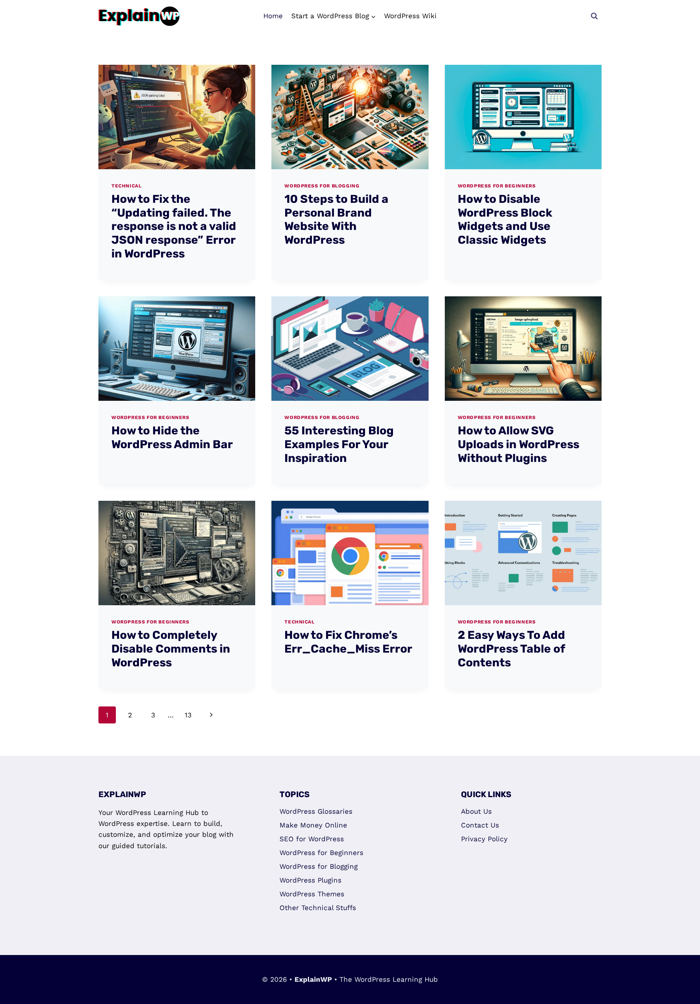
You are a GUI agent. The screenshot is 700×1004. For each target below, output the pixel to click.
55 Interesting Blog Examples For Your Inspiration (339, 444)
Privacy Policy (484, 839)
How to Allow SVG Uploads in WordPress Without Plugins (518, 444)
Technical (126, 186)
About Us (476, 811)
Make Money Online (313, 825)
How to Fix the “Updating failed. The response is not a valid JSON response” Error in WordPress (173, 226)
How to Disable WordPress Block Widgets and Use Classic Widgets (505, 219)
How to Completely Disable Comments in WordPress (170, 648)
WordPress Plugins (310, 880)
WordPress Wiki (410, 16)
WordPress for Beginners (497, 186)
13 (188, 715)
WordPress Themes (312, 894)
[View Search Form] (594, 16)
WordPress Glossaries (316, 811)
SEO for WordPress (312, 839)
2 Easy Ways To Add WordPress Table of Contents (511, 648)
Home (273, 16)
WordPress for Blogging (321, 186)
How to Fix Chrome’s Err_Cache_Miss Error (348, 641)
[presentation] (176, 117)
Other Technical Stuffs (318, 908)
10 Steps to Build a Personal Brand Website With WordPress (336, 219)
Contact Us (480, 825)
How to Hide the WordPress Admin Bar (172, 437)
